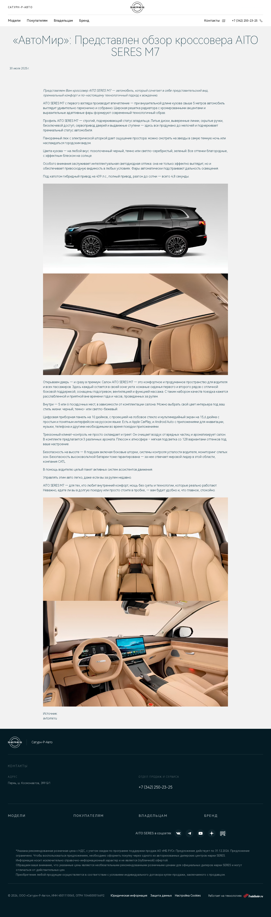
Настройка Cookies (188, 895)
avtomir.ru (50, 718)
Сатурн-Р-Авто (20, 7)
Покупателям (37, 20)
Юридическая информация (129, 895)
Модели (17, 816)
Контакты (212, 20)
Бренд (84, 20)
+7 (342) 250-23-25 (245, 20)
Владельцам (63, 20)
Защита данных (161, 895)
